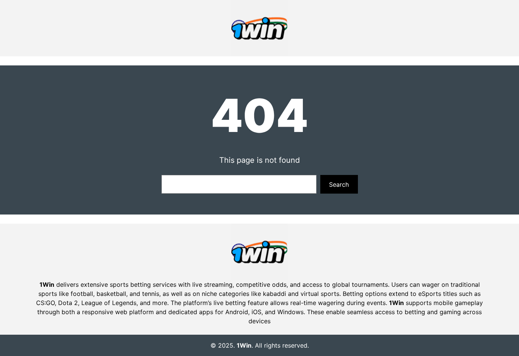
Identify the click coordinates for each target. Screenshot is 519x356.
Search (339, 184)
